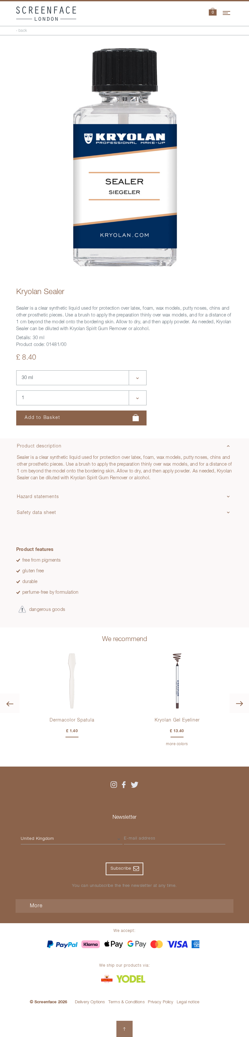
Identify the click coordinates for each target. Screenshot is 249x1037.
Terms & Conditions (126, 1002)
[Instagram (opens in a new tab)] (113, 785)
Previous (9, 703)
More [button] (36, 906)
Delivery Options (90, 1002)
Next (239, 703)
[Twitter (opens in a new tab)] (134, 785)
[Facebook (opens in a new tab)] (124, 785)
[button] (213, 12)
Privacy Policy (160, 1002)
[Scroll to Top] (124, 1029)
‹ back (21, 31)
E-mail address (139, 838)
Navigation (227, 12)
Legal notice (188, 1002)
